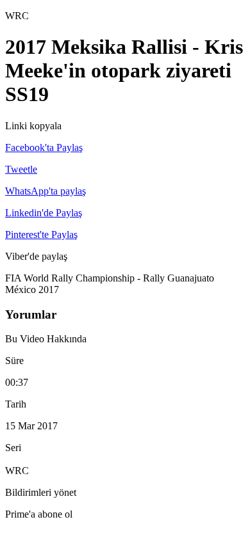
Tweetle (21, 169)
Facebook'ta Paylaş (44, 147)
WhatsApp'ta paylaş (45, 191)
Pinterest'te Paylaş (41, 234)
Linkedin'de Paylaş (43, 212)
